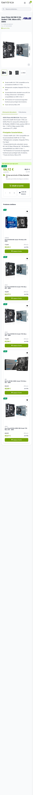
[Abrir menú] (25, 3)
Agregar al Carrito (17, 251)
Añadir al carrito (17, 186)
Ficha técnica (22, 112)
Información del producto (9, 112)
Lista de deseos (23, 193)
